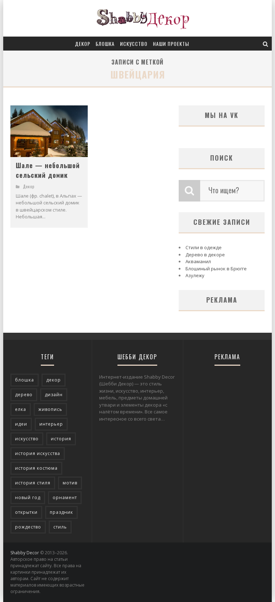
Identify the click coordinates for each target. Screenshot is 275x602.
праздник (61, 512)
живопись (50, 409)
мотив (70, 483)
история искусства (37, 453)
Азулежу (194, 275)
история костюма (36, 468)
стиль (60, 527)
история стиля (32, 483)
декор (53, 380)
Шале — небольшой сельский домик (48, 170)
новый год (27, 497)
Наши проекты (171, 43)
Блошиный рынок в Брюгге (216, 268)
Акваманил (198, 261)
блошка (24, 380)
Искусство (134, 43)
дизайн (54, 395)
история (61, 439)
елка (20, 409)
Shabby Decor (24, 553)
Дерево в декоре (205, 254)
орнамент (65, 497)
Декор (82, 43)
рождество (28, 527)
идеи (21, 424)
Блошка (105, 43)
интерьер (51, 424)
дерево (24, 395)
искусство (27, 439)
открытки (26, 512)
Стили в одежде (203, 247)
